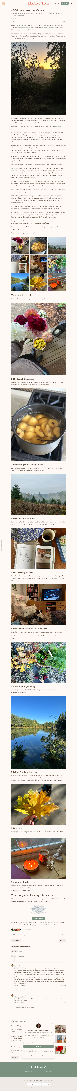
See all (14, 1057)
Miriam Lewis (17, 965)
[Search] (55, 3)
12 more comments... (16, 1014)
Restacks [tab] (21, 951)
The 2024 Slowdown (48, 925)
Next (61, 940)
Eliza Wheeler (17, 995)
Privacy (37, 1080)
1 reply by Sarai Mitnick (21, 990)
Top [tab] (13, 1021)
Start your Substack (34, 1084)
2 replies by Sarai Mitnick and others (25, 1007)
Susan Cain (14, 168)
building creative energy (25, 28)
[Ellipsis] (65, 965)
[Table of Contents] (2, 545)
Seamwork (57, 127)
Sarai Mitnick (20, 1029)
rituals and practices (48, 28)
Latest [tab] (16, 1021)
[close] (53, 1024)
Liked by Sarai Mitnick (20, 966)
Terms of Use (46, 1050)
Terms (41, 1080)
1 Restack (28, 929)
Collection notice (48, 1080)
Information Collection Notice (38, 1051)
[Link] (9, 295)
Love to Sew (36, 137)
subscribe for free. (29, 30)
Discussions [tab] (22, 1021)
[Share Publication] (58, 3)
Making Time (22, 25)
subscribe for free (53, 922)
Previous (16, 940)
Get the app (46, 1084)
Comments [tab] (14, 951)
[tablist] (17, 951)
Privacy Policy (50, 1051)
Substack (31, 1088)
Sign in (72, 3)
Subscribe (64, 3)
